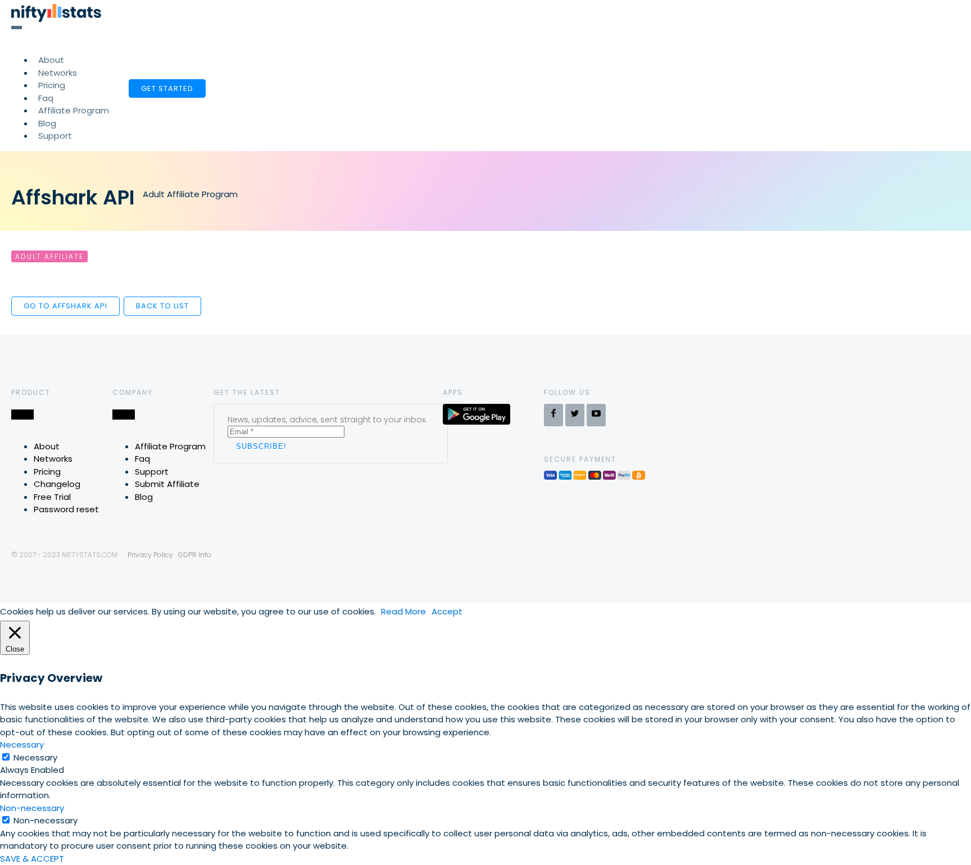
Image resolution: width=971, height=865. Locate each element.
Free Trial (52, 497)
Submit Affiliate (167, 484)
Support (55, 136)
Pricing (47, 471)
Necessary (35, 757)
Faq (142, 459)
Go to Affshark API (65, 306)
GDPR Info (194, 554)
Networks (53, 459)
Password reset (66, 509)
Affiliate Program (73, 110)
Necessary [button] (22, 744)
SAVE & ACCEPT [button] (32, 858)
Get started (167, 88)
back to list (162, 306)
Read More (403, 611)
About (47, 446)
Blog (144, 497)
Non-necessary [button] (32, 808)
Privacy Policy (150, 554)
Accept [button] (447, 611)
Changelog (57, 484)
